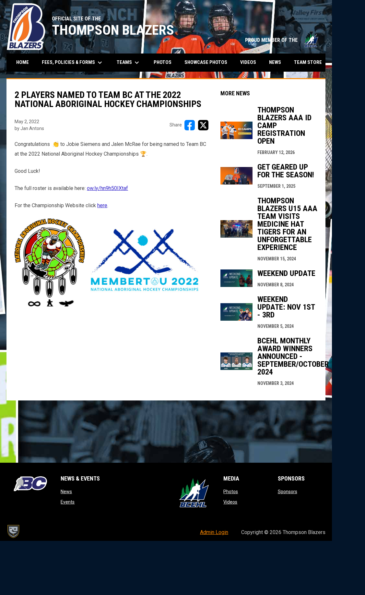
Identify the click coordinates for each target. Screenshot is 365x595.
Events (68, 502)
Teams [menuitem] (129, 62)
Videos (230, 502)
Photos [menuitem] (162, 62)
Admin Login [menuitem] (214, 532)
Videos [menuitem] (248, 62)
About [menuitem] (347, 62)
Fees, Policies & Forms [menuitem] (73, 62)
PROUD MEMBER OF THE (282, 40)
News (66, 491)
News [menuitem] (275, 62)
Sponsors (287, 491)
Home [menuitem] (22, 62)
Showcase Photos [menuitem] (208, 62)
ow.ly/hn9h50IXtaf (107, 188)
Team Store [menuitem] (310, 62)
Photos (230, 491)
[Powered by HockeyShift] (12, 531)
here (102, 205)
